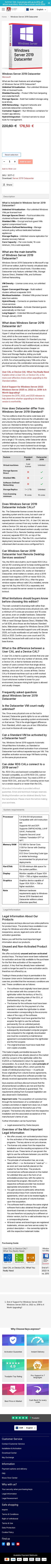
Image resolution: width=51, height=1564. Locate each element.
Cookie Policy (8, 1532)
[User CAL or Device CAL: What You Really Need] (20, 1255)
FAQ (3, 1473)
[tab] (25, 196)
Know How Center (9, 1478)
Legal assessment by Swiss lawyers (23, 1125)
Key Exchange (8, 1457)
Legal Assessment (10, 1498)
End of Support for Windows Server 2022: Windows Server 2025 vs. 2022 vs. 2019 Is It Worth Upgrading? (25, 1305)
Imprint (5, 1509)
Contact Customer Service (13, 1444)
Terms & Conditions (10, 1514)
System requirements (13, 809)
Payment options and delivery (14, 1469)
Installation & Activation (11, 1448)
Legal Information (11, 909)
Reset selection (11, 155)
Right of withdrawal (10, 1518)
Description (9, 196)
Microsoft (6, 77)
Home (4, 17)
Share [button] (9, 185)
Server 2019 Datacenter (23, 178)
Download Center (9, 1453)
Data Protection (8, 1527)
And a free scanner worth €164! (32, 4)
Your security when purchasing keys (17, 1489)
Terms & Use (7, 1523)
